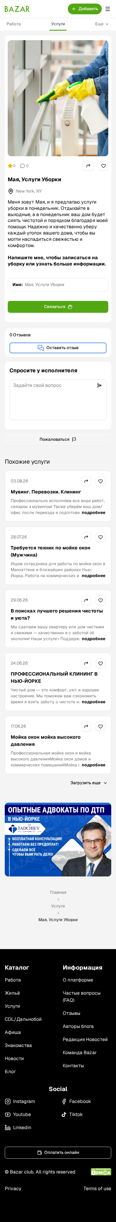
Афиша (13, 1032)
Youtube (22, 1114)
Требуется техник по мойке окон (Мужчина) (50, 551)
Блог (10, 1071)
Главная (58, 892)
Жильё (12, 993)
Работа (14, 23)
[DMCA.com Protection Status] (101, 1172)
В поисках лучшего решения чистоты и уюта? (57, 614)
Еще (99, 23)
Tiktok (76, 1114)
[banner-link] (58, 839)
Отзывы (71, 1013)
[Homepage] (17, 9)
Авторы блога (78, 1026)
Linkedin (22, 1127)
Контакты (73, 1065)
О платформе (78, 980)
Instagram (24, 1101)
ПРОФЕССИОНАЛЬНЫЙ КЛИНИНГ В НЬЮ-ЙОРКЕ (54, 677)
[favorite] (103, 166)
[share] (88, 166)
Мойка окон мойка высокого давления (46, 740)
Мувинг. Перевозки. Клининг (46, 492)
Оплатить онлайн (61, 1152)
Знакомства (18, 1045)
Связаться (54, 306)
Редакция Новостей (85, 1039)
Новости (14, 1058)
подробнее (93, 512)
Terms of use (97, 1188)
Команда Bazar (80, 1052)
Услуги (58, 23)
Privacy (13, 1188)
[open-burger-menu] (107, 9)
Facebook (80, 1101)
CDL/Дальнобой (23, 1019)
